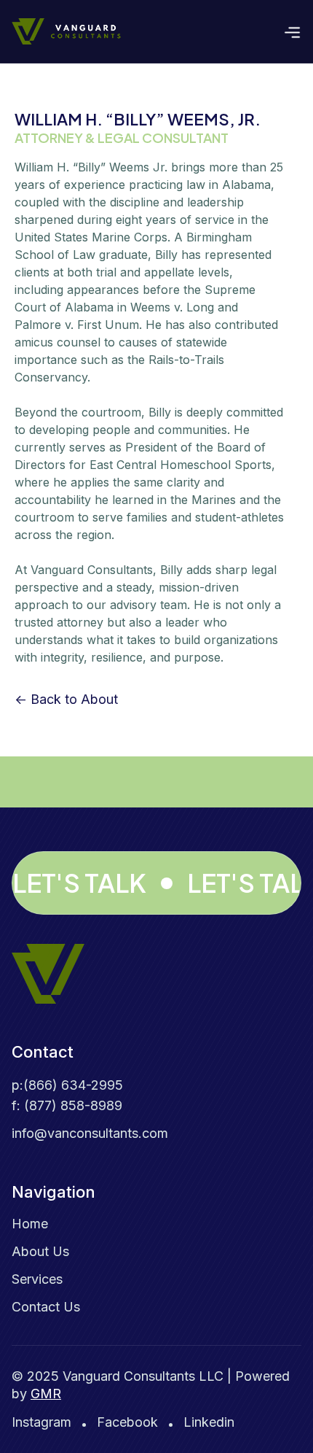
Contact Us (46, 1306)
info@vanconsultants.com (90, 1133)
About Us (40, 1251)
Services (37, 1279)
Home (30, 1223)
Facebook (127, 1422)
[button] (292, 31)
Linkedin (208, 1422)
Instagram (41, 1422)
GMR (46, 1393)
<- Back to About (66, 699)
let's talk (79, 883)
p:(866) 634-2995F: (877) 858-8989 (67, 1095)
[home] (66, 31)
